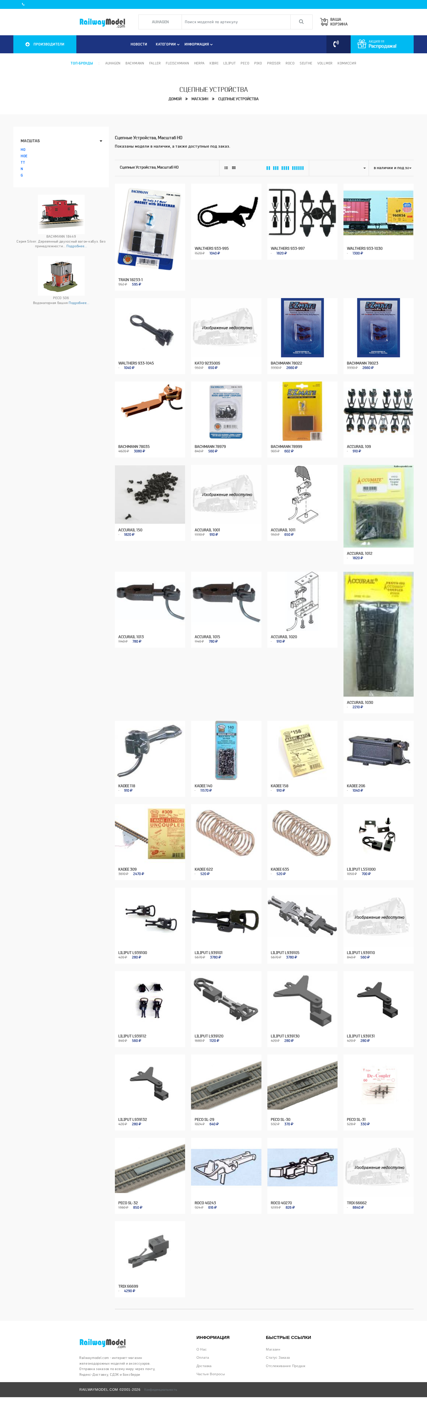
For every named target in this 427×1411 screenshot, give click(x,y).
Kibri (214, 63)
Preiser (274, 63)
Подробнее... (76, 246)
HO (23, 149)
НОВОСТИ (139, 44)
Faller (155, 63)
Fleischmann (177, 63)
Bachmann (135, 63)
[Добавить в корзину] (144, 281)
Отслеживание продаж (285, 1366)
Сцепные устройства (238, 99)
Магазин (200, 99)
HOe (24, 156)
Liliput (229, 63)
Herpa (199, 63)
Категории (166, 44)
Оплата (202, 1357)
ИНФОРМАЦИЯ (197, 44)
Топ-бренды (82, 63)
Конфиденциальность (160, 1390)
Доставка (204, 1366)
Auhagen (113, 63)
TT (23, 162)
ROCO (290, 63)
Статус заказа (278, 1357)
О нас (201, 1349)
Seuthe (306, 63)
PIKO (258, 63)
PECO (245, 63)
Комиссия (347, 63)
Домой (175, 99)
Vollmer (325, 63)
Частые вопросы (210, 1374)
